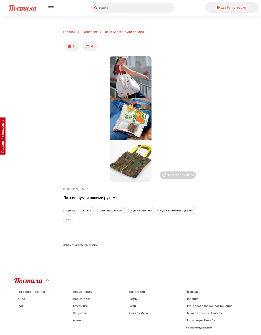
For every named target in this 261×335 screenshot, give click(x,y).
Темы (133, 299)
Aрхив (77, 320)
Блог (20, 306)
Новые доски (82, 299)
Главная (69, 32)
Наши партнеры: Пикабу (204, 313)
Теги (132, 306)
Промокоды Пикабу (200, 320)
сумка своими (141, 210)
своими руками (111, 210)
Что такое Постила (31, 291)
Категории (137, 291)
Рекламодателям (199, 327)
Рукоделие (90, 32)
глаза (87, 210)
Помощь (192, 291)
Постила (22, 7)
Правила (192, 299)
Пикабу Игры (138, 313)
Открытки (80, 306)
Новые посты (83, 291)
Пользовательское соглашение (209, 306)
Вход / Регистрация (231, 7)
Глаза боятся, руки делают (124, 32)
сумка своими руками (176, 210)
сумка (70, 210)
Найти (155, 8)
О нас (21, 299)
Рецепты (79, 313)
